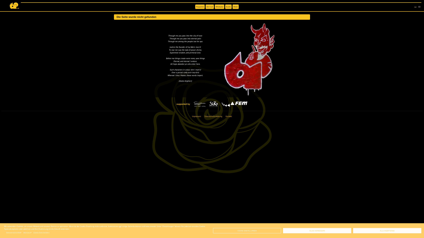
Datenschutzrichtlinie (13, 232)
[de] (415, 7)
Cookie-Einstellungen (247, 231)
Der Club (209, 7)
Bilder (235, 7)
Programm (200, 7)
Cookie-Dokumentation (41, 232)
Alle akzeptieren (387, 231)
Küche (228, 7)
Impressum (196, 116)
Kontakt (229, 116)
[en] (419, 7)
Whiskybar (219, 7)
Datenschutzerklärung (213, 116)
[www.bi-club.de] (14, 5)
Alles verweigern (317, 231)
